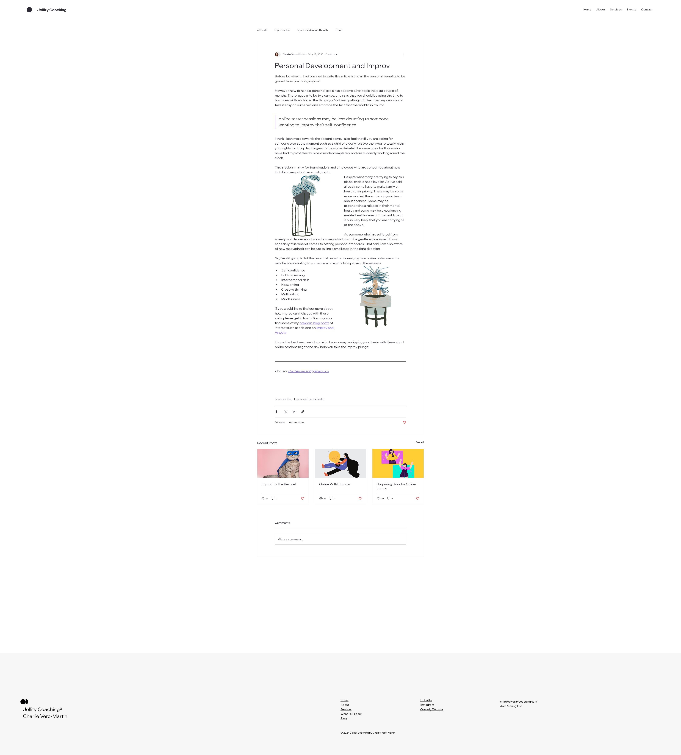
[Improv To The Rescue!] (283, 463)
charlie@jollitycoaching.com (518, 701)
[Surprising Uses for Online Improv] (398, 463)
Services (345, 709)
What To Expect (351, 713)
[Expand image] (306, 206)
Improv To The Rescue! (279, 484)
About (344, 704)
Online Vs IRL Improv (335, 484)
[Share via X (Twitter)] (285, 411)
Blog (343, 718)
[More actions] (404, 54)
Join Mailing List (511, 706)
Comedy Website (431, 709)
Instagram (427, 704)
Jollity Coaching (52, 9)
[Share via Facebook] (276, 411)
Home (344, 700)
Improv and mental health (313, 30)
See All (420, 442)
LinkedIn (426, 700)
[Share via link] (302, 411)
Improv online (282, 30)
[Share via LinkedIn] (294, 411)
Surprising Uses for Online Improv (396, 486)
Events (339, 30)
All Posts (262, 30)
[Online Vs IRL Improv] (340, 463)
